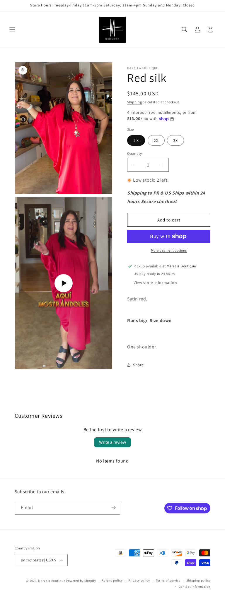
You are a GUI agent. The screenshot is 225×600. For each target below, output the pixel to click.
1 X (136, 140)
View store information (155, 282)
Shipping (134, 102)
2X (156, 140)
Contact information (194, 586)
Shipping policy (198, 580)
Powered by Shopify (81, 581)
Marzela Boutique (51, 581)
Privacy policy (139, 580)
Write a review (112, 442)
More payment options (169, 250)
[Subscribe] (113, 508)
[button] (12, 29)
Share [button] (138, 364)
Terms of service (168, 580)
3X (175, 140)
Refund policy (112, 580)
